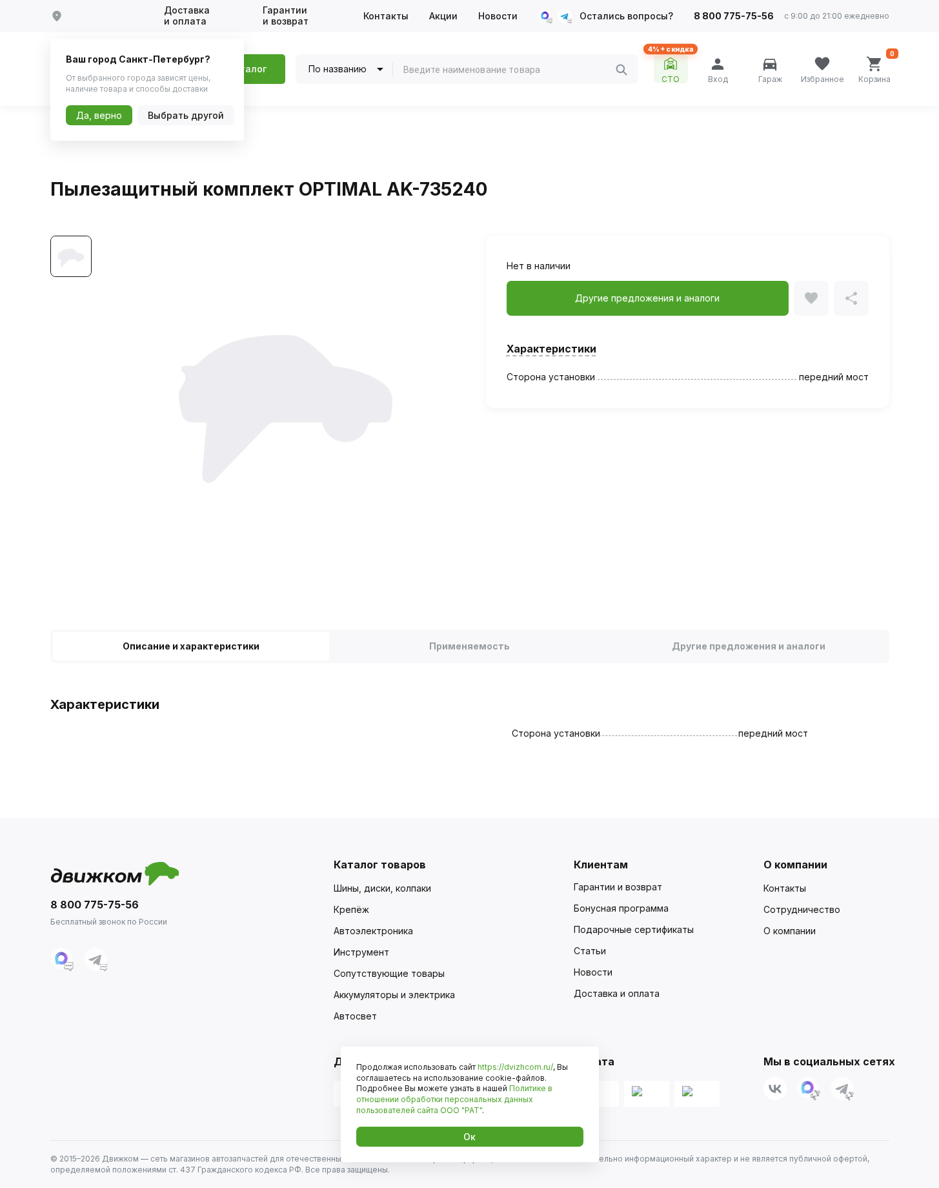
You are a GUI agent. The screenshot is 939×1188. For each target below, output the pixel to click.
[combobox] (509, 70)
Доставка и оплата (187, 15)
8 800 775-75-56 (734, 16)
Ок (469, 1136)
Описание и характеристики (191, 645)
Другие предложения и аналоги (748, 645)
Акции (443, 16)
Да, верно (99, 115)
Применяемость (469, 645)
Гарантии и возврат (285, 15)
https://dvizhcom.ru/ (515, 1067)
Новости (498, 16)
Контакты (386, 16)
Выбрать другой (186, 115)
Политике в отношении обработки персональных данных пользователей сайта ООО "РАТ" (454, 1099)
